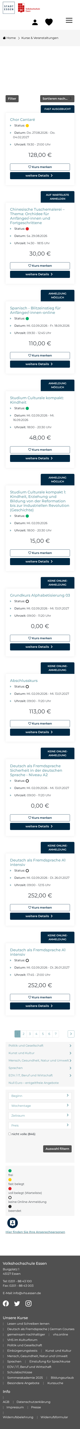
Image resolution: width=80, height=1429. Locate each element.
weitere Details (37, 175)
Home (11, 38)
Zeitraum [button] (18, 1115)
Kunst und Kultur (21, 1053)
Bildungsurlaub (62, 1377)
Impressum (15, 1407)
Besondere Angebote (23, 1383)
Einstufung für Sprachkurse (49, 1361)
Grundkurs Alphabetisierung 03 (40, 595)
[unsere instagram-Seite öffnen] (28, 1303)
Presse (36, 1407)
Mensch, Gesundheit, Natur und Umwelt (39, 1060)
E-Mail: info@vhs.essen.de (22, 1293)
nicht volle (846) (23, 1134)
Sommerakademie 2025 (25, 1377)
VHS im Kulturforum (22, 1340)
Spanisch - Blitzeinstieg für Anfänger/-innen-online (35, 310)
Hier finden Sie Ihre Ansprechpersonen (35, 1232)
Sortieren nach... (55, 98)
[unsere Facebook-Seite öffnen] (6, 1303)
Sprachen (16, 1068)
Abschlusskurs (24, 680)
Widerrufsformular (54, 1417)
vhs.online (60, 1334)
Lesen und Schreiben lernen (28, 1323)
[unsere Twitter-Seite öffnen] (17, 1303)
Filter (12, 98)
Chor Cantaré (22, 119)
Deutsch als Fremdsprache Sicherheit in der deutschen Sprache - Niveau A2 (36, 770)
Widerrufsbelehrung (18, 1417)
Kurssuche (55, 1383)
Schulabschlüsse (19, 1372)
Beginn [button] (16, 1096)
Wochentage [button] (21, 1106)
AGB (6, 1402)
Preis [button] (15, 1125)
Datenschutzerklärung (33, 1402)
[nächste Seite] (71, 1033)
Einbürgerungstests (22, 1350)
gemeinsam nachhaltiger (26, 1334)
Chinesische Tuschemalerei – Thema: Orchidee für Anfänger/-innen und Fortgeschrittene (37, 216)
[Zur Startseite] (21, 6)
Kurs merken (41, 167)
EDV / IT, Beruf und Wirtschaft (31, 1075)
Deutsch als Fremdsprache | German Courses (40, 1329)
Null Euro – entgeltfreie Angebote (34, 1083)
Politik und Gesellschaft (26, 1045)
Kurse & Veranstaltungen (39, 38)
